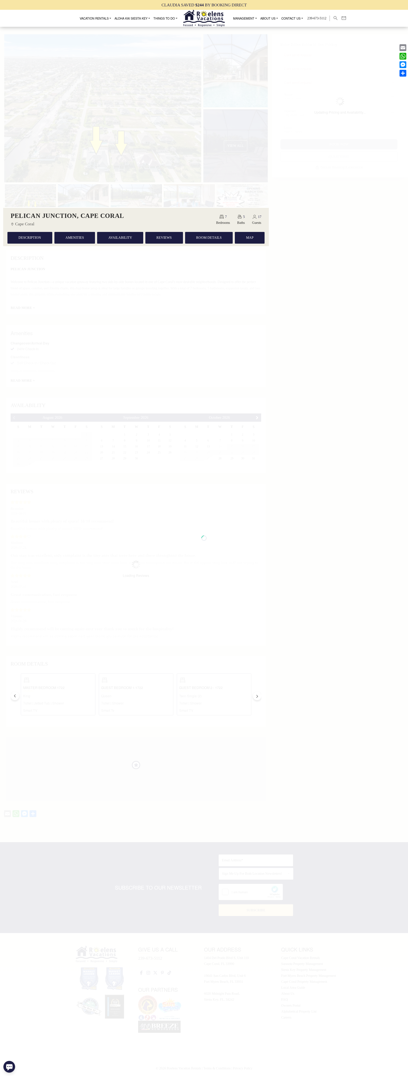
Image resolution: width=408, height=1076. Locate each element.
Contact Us (290, 18)
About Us (267, 18)
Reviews (164, 237)
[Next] (257, 696)
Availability (120, 237)
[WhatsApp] (403, 56)
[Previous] (15, 696)
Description (29, 237)
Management (243, 18)
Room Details (209, 237)
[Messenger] (403, 64)
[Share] (403, 73)
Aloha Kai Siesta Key (131, 18)
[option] (204, 5)
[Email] (403, 47)
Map (250, 237)
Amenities (74, 237)
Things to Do (164, 18)
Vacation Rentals (94, 18)
